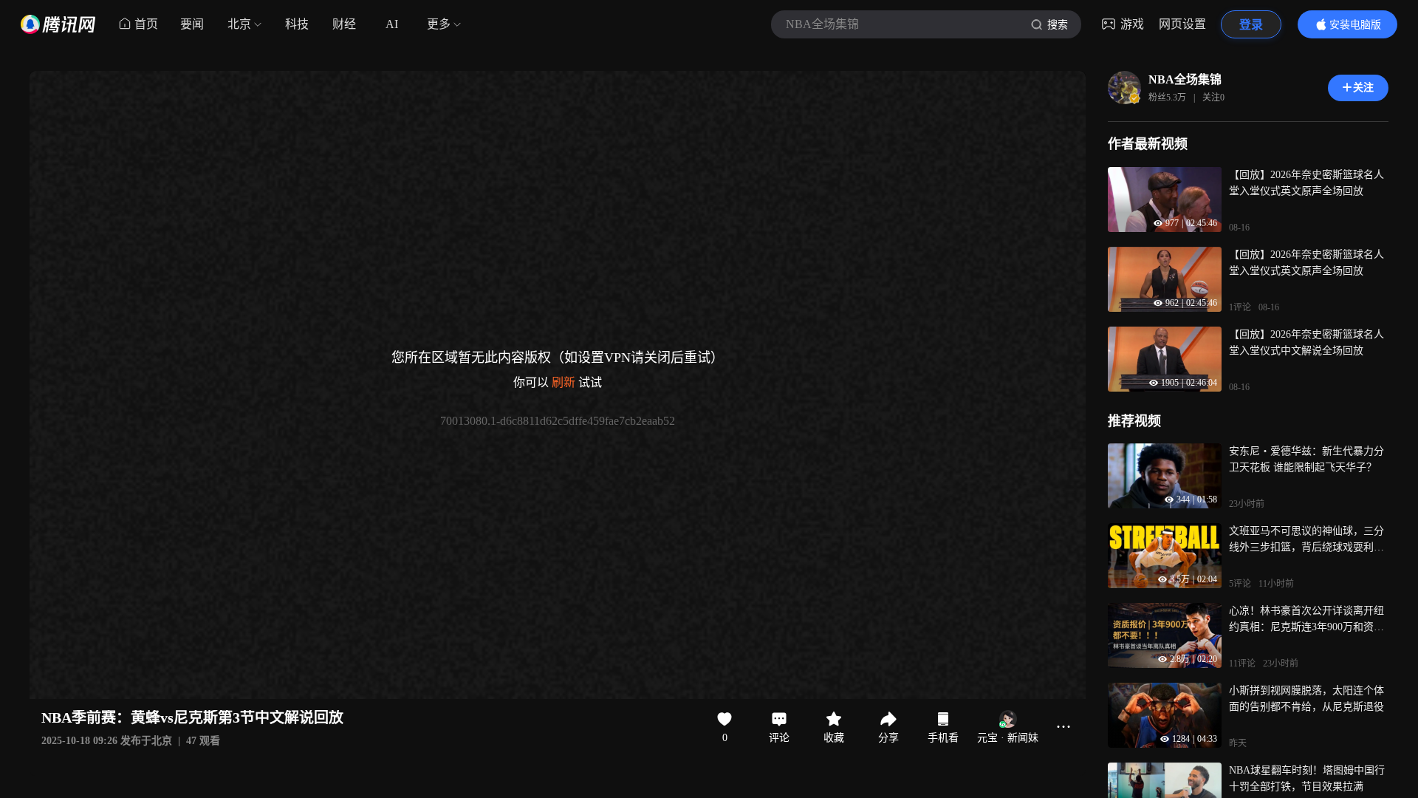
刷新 (563, 382)
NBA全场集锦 (1185, 79)
